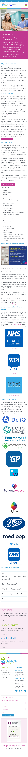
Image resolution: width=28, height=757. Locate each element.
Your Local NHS (9, 638)
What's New (4, 676)
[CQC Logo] (13, 724)
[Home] (4, 5)
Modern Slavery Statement (16, 746)
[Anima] (13, 5)
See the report (12, 736)
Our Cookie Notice (16, 745)
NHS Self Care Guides (8, 184)
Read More (5, 620)
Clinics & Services (6, 672)
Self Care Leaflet (7, 139)
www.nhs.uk (7, 115)
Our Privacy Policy (7, 745)
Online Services (5, 674)
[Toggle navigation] (26, 5)
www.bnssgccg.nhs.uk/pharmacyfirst (13, 304)
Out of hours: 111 (4, 1)
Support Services (9, 625)
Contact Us (4, 677)
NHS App (14, 373)
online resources (17, 324)
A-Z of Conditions (14, 349)
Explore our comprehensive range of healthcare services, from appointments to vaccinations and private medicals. (14, 615)
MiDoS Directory (14, 395)
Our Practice (4, 671)
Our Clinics (6, 610)
